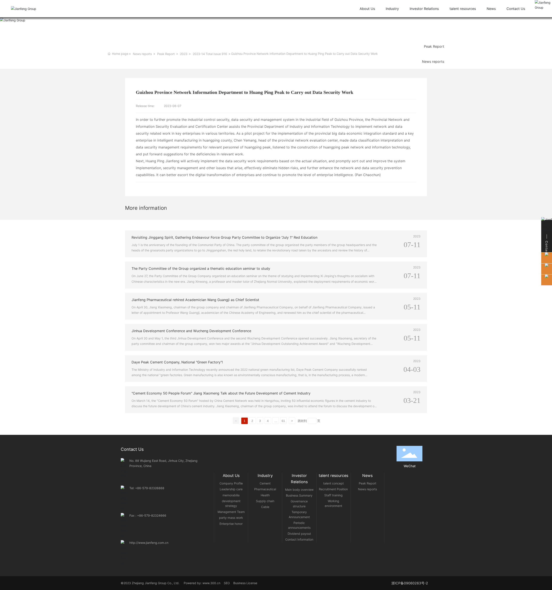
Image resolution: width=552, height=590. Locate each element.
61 (283, 421)
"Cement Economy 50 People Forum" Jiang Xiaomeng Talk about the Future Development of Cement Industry (221, 393)
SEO (228, 583)
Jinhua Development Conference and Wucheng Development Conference (191, 331)
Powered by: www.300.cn (201, 583)
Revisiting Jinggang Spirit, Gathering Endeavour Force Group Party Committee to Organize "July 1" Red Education (224, 237)
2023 (183, 54)
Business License (245, 583)
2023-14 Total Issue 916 (210, 54)
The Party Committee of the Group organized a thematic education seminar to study (201, 268)
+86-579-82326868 (149, 488)
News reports (142, 54)
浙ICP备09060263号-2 (409, 583)
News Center (160, 19)
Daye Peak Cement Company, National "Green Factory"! (177, 362)
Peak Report (166, 54)
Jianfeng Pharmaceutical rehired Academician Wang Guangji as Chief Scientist (195, 300)
